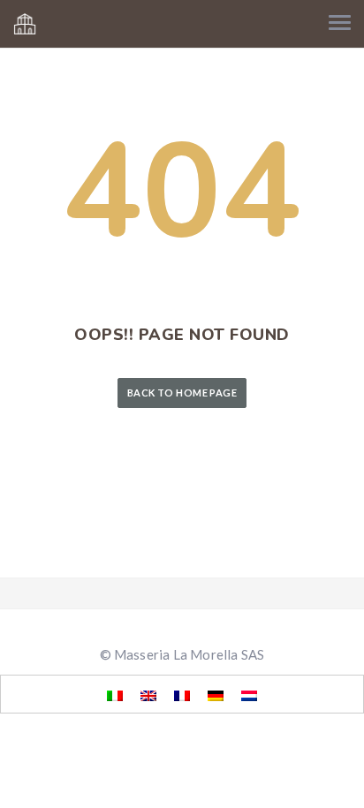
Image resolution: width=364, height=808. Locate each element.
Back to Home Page (182, 392)
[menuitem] (115, 694)
